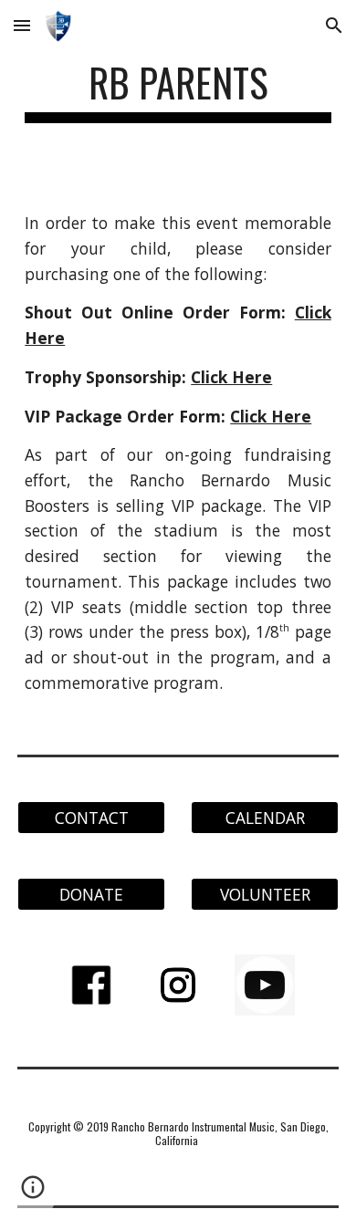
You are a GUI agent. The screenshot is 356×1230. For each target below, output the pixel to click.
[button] (22, 25)
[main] (178, 90)
